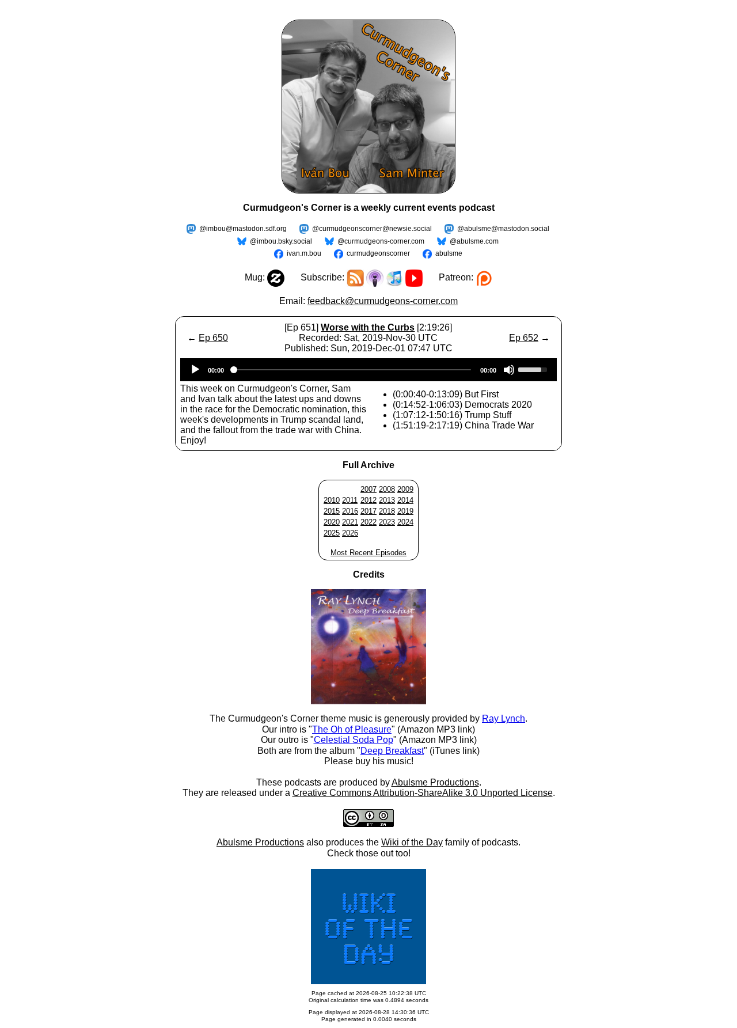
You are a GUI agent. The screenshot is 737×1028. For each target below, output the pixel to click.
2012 (368, 500)
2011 (350, 500)
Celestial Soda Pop (353, 740)
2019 (405, 511)
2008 (387, 489)
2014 (405, 500)
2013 (387, 500)
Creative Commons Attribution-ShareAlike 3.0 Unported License (422, 793)
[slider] (534, 368)
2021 (350, 522)
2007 (368, 489)
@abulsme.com (474, 241)
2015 (332, 511)
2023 (387, 522)
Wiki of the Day (412, 842)
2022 (368, 522)
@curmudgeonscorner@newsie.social (372, 229)
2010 (332, 500)
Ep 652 (523, 338)
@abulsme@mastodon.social (503, 229)
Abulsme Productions (435, 782)
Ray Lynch (503, 718)
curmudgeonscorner (378, 253)
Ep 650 (213, 338)
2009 (405, 489)
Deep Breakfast (392, 751)
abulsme (448, 253)
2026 (350, 533)
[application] (368, 369)
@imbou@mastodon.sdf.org (243, 229)
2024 (405, 522)
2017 (368, 511)
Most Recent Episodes (368, 552)
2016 (350, 511)
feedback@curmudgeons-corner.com (382, 301)
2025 (332, 533)
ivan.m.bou (304, 253)
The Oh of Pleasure (352, 729)
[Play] (195, 369)
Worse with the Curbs (368, 327)
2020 (332, 522)
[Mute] (509, 369)
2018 (387, 511)
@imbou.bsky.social (281, 241)
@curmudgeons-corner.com (380, 241)
